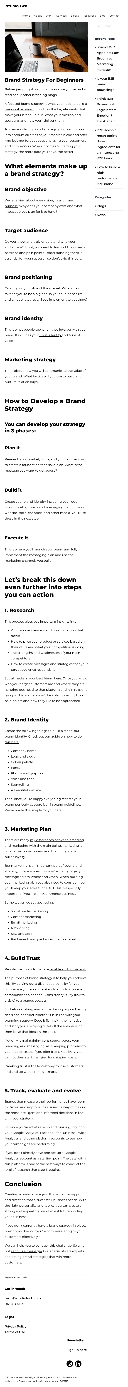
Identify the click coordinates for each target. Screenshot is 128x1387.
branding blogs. (44, 95)
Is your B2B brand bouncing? (105, 84)
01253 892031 (14, 1304)
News (101, 215)
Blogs (101, 206)
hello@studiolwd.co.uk (23, 1298)
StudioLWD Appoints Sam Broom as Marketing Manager (108, 58)
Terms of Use (15, 1332)
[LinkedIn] (78, 1363)
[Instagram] (69, 1363)
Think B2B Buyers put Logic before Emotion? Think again (107, 110)
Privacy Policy (15, 1326)
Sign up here (76, 1350)
